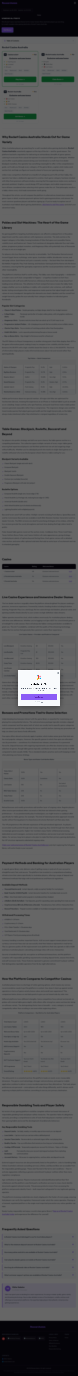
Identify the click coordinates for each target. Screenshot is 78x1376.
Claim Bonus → (39, 697)
